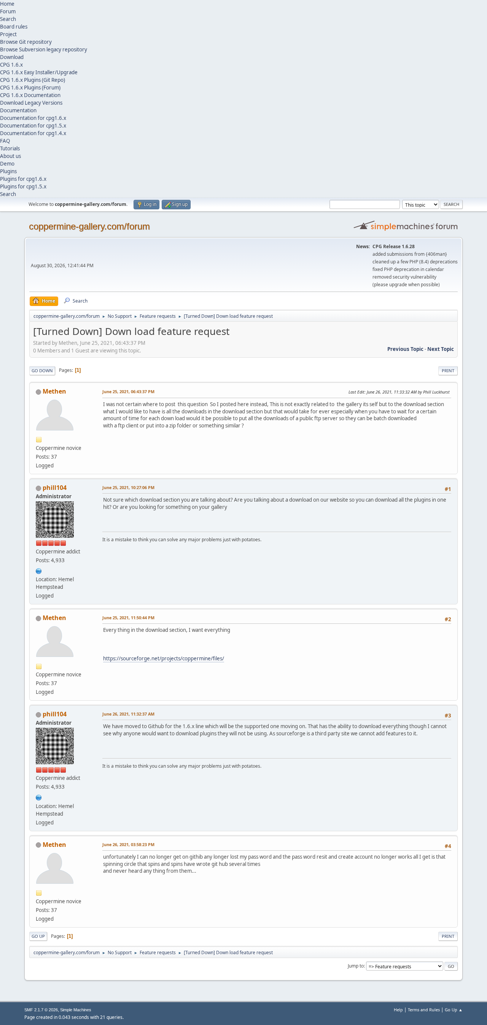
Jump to (356, 966)
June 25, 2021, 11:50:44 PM (128, 617)
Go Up (38, 936)
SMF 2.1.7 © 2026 (41, 1009)
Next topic (440, 349)
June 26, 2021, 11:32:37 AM (128, 714)
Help (398, 1009)
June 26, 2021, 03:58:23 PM (128, 844)
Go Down (42, 370)
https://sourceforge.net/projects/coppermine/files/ (163, 658)
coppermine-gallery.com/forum (89, 226)
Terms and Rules (424, 1009)
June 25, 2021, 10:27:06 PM (128, 487)
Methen (54, 391)
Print (448, 370)
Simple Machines (75, 1009)
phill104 (55, 487)
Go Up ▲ (454, 1009)
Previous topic (405, 349)
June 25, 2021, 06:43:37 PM (128, 391)
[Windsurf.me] (39, 570)
